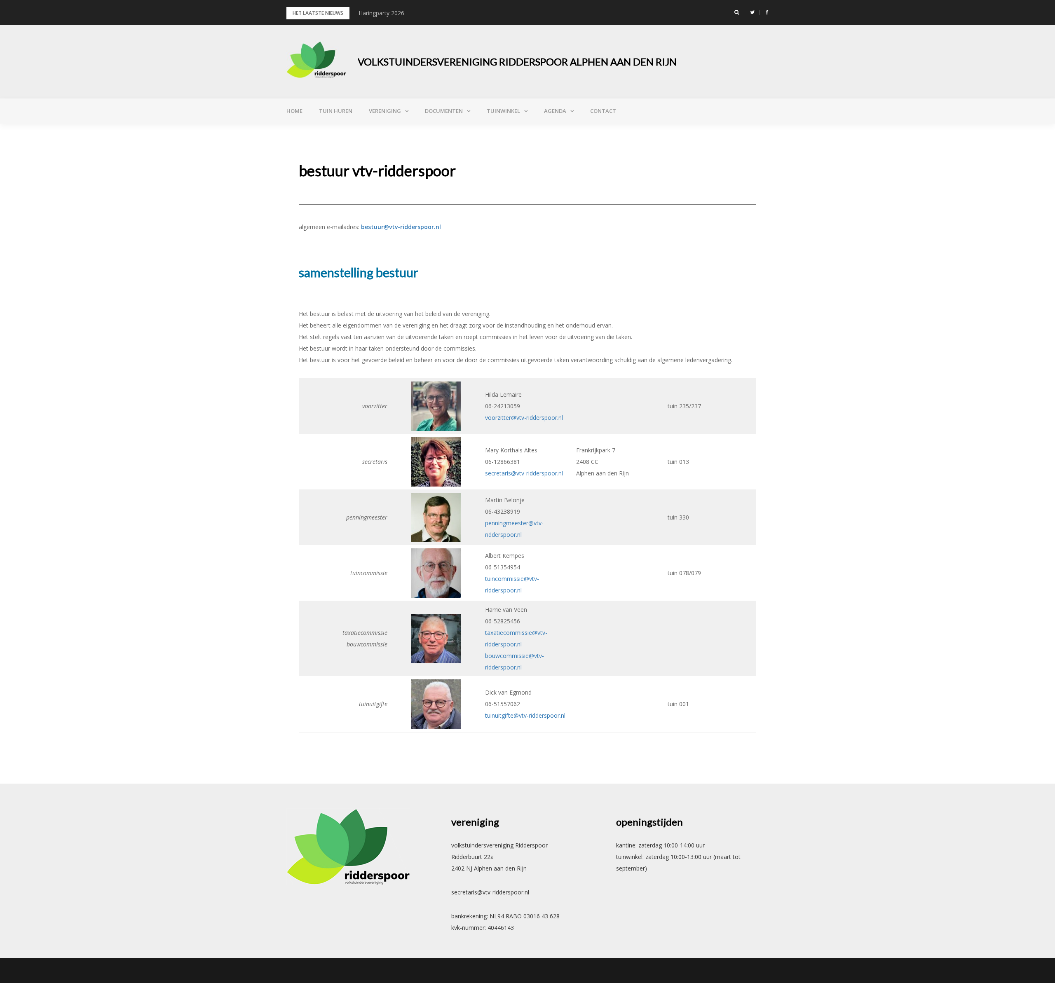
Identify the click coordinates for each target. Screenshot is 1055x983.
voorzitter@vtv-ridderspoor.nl (524, 417)
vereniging (385, 111)
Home (294, 111)
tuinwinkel (503, 111)
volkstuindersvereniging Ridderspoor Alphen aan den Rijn (517, 62)
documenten (444, 111)
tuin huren (335, 111)
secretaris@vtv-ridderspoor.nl (524, 473)
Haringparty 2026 (381, 13)
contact (603, 111)
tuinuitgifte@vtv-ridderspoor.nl (525, 715)
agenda (555, 111)
